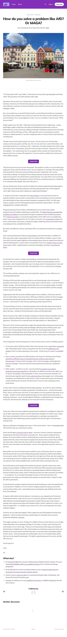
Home (14, 4)
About (20, 4)
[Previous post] (4, 591)
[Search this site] (45, 4)
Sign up (33, 629)
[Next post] (63, 591)
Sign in (51, 4)
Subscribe (59, 4)
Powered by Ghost (59, 629)
